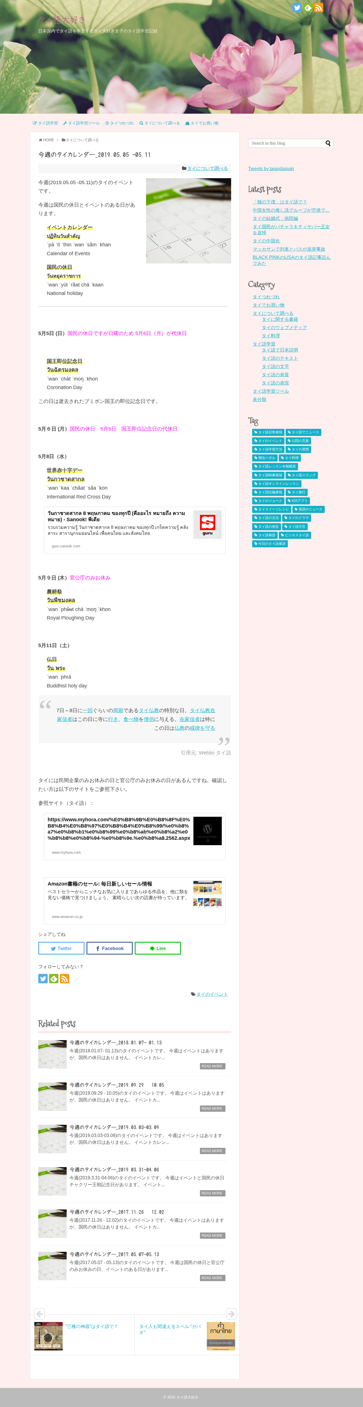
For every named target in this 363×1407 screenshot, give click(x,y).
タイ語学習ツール (271, 391)
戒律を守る (202, 728)
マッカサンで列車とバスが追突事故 (289, 249)
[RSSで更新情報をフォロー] (318, 7)
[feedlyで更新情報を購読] (308, 7)
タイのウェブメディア (284, 327)
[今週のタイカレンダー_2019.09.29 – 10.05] (52, 1096)
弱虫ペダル (266, 458)
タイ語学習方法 (270, 449)
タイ (144, 710)
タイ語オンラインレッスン (278, 484)
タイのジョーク (270, 501)
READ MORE (212, 1066)
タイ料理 (271, 335)
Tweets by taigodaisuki (271, 168)
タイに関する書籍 (280, 319)
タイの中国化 (266, 240)
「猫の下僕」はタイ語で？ (280, 201)
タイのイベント (212, 994)
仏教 (154, 710)
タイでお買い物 (268, 305)
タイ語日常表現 (270, 432)
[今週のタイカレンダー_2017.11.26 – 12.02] (52, 1223)
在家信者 (190, 719)
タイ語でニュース (305, 432)
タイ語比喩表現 (270, 492)
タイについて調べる (207, 168)
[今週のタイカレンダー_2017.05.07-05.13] (52, 1266)
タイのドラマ (298, 518)
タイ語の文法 (268, 518)
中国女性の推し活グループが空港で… (291, 210)
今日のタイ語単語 (272, 544)
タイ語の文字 (275, 366)
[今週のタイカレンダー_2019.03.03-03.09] (52, 1139)
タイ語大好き (62, 20)
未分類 (259, 399)
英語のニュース (310, 509)
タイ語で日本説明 (280, 350)
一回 (88, 710)
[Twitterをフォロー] (297, 7)
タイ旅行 (298, 492)
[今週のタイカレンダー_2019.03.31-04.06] (52, 1181)
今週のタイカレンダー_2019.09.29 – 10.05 (116, 1085)
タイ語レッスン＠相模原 (277, 466)
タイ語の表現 (275, 383)
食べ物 (131, 719)
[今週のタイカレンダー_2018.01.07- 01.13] (52, 1054)
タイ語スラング (304, 475)
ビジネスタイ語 (297, 535)
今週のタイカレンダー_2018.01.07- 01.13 (115, 1042)
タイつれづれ (266, 296)
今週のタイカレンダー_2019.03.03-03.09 (114, 1127)
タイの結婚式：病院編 (275, 218)
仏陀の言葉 (300, 441)
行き (113, 719)
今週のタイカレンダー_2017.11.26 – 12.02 (116, 1212)
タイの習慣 (300, 449)
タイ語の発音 (275, 374)
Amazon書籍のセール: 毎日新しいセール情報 (100, 884)
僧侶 (149, 719)
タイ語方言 (296, 527)
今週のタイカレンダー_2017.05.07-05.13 (114, 1254)
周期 (118, 710)
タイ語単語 (266, 535)
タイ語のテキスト (280, 358)
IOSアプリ (300, 501)
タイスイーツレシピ (273, 509)
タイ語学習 (264, 344)
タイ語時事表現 (270, 475)
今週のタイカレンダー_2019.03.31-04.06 (114, 1169)
